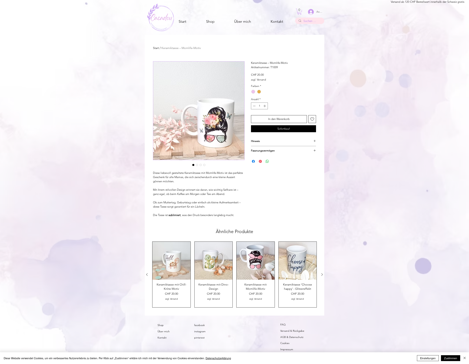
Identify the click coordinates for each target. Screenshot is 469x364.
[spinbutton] (259, 106)
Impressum (286, 349)
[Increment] (265, 106)
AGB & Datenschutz (291, 337)
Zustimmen (450, 358)
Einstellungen (428, 358)
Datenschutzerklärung (218, 358)
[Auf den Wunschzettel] (312, 119)
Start (156, 48)
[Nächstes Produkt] (322, 274)
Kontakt (162, 337)
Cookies (284, 343)
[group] (234, 274)
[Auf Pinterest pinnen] (260, 161)
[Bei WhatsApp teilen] (267, 161)
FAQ (283, 324)
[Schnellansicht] (171, 261)
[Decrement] (254, 106)
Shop (161, 325)
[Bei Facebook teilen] (253, 161)
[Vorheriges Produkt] (147, 274)
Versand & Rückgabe (292, 330)
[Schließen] (464, 358)
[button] (299, 12)
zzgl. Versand (258, 79)
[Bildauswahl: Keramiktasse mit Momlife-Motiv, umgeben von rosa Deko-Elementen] (200, 165)
